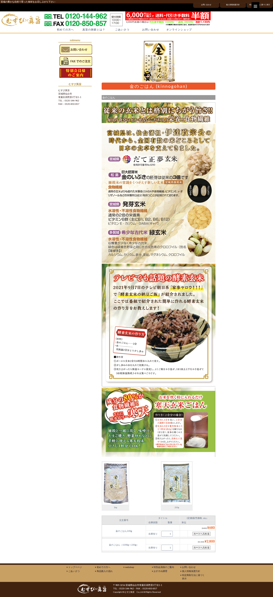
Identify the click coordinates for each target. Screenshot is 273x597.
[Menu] (255, 6)
